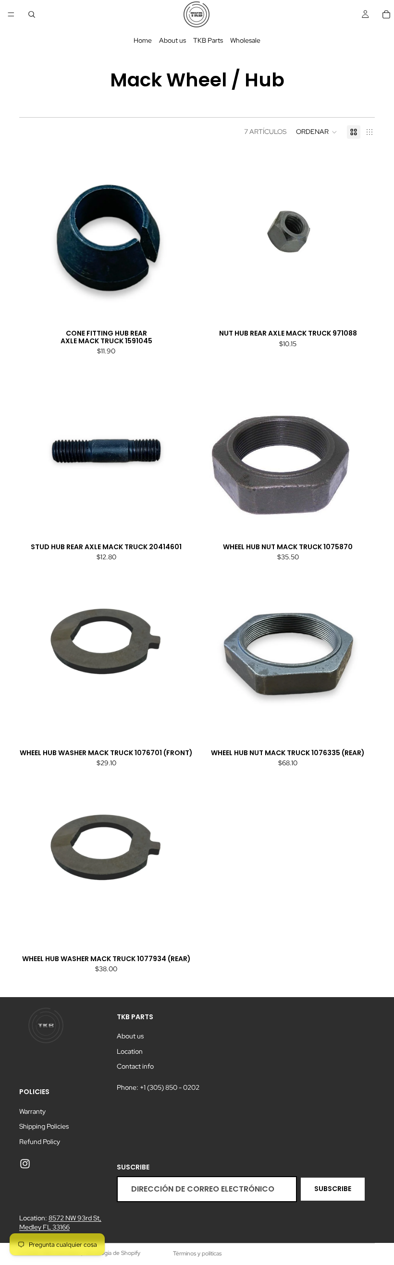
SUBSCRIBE (332, 1188)
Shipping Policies (44, 1126)
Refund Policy (39, 1141)
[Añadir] (178, 309)
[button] (316, 132)
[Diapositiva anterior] (33, 237)
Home (143, 40)
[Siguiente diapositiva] (178, 237)
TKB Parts (208, 40)
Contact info (135, 1066)
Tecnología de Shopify (112, 1253)
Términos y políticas (197, 1253)
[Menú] (11, 14)
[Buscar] (31, 14)
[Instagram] (25, 1163)
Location (130, 1051)
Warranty (32, 1111)
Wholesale (245, 40)
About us (172, 40)
